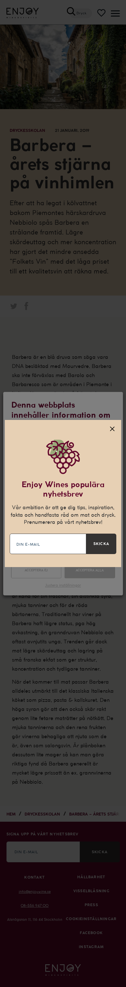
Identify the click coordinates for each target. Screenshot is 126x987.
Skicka (101, 543)
